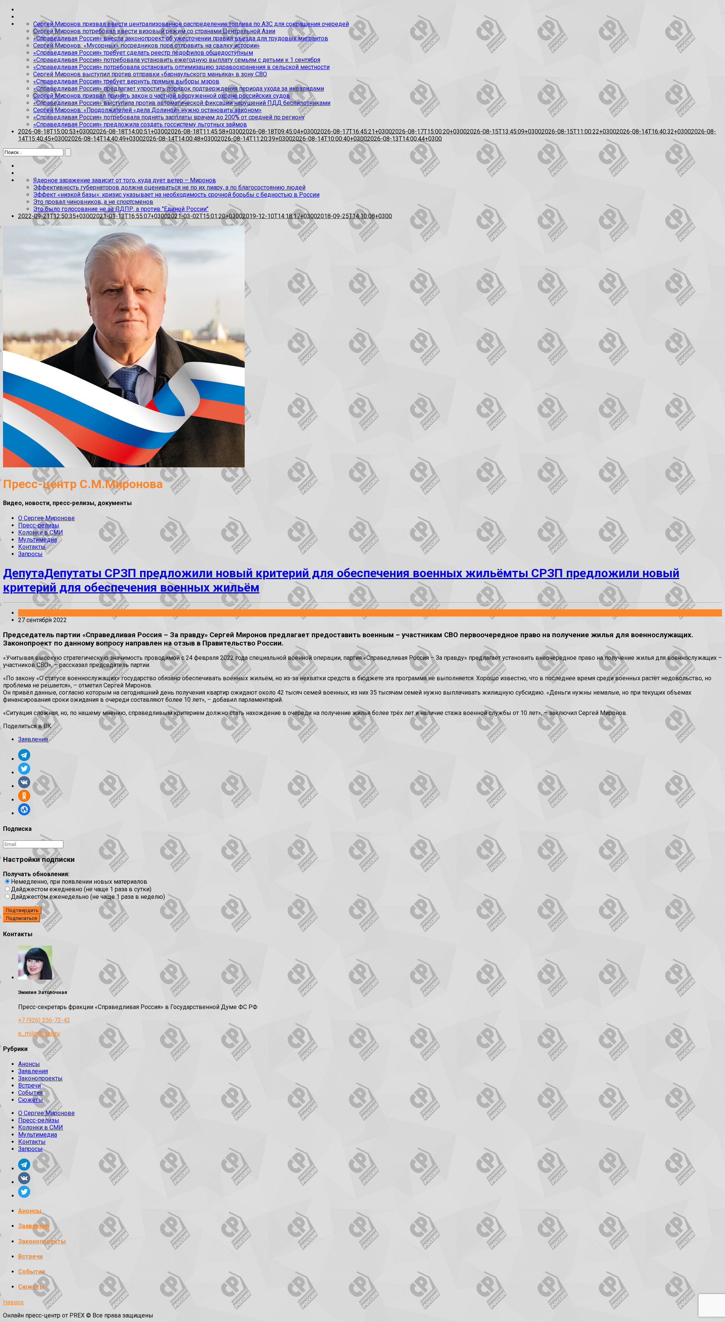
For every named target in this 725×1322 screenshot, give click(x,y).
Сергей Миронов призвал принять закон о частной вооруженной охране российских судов (161, 95)
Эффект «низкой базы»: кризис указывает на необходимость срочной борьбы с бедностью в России (176, 194)
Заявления (33, 612)
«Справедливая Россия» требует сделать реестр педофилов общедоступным (143, 52)
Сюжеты (30, 1099)
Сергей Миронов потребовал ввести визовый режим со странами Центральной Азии (154, 31)
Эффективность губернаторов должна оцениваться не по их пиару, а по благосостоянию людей (169, 187)
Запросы (30, 554)
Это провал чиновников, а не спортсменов (93, 201)
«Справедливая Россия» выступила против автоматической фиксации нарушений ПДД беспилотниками (181, 102)
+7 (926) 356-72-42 (44, 1020)
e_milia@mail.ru (39, 1033)
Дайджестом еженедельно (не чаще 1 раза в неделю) (88, 896)
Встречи (29, 1085)
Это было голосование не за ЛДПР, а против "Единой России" (120, 209)
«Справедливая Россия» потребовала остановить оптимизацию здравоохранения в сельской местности (181, 67)
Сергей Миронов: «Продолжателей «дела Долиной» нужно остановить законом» (147, 110)
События (30, 1092)
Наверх (13, 1302)
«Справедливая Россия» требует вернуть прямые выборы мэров (126, 81)
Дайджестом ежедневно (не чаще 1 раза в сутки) (81, 889)
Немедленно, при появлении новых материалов (79, 881)
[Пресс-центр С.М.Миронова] (124, 465)
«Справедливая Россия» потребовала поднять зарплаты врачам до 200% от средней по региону (169, 117)
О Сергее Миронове (46, 518)
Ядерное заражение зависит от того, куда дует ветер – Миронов (124, 180)
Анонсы (29, 1064)
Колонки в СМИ (40, 532)
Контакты (32, 546)
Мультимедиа (37, 539)
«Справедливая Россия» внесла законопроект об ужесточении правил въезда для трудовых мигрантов (180, 38)
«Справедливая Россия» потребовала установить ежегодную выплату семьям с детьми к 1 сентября (176, 59)
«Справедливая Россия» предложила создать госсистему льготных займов (140, 124)
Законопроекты (40, 1078)
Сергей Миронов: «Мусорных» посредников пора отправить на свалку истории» (146, 45)
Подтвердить (22, 910)
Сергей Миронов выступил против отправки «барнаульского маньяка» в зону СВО (150, 74)
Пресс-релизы (38, 525)
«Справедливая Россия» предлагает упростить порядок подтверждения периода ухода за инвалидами (178, 88)
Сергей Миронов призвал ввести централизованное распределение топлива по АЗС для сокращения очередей (191, 24)
